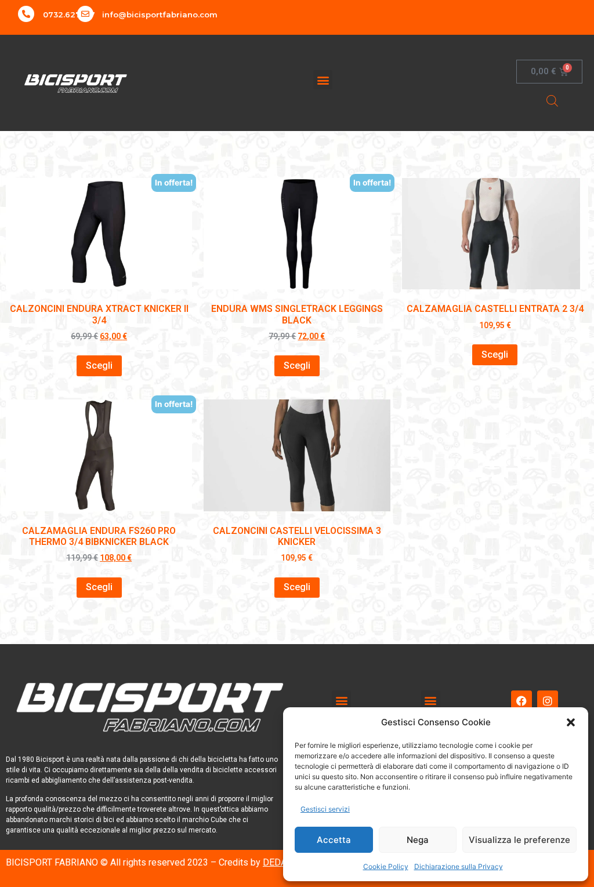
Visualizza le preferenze (519, 839)
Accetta (334, 839)
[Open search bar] (552, 100)
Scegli (99, 365)
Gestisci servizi (325, 809)
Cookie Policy (385, 866)
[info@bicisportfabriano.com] (85, 14)
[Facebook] (521, 700)
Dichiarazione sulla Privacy (458, 866)
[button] (571, 722)
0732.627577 (69, 14)
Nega (418, 839)
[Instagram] (547, 700)
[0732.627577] (26, 14)
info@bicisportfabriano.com (160, 14)
